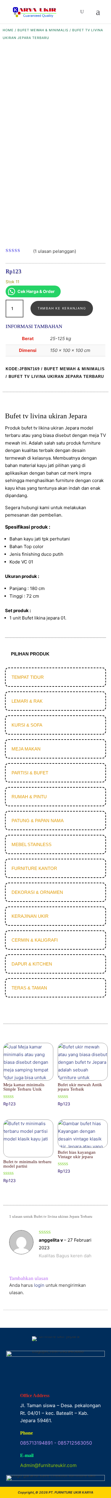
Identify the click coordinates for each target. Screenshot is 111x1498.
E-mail (26, 1455)
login (39, 1285)
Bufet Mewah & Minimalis (42, 30)
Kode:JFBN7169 (23, 369)
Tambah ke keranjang (62, 308)
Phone (26, 1432)
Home (8, 30)
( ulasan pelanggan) (54, 251)
